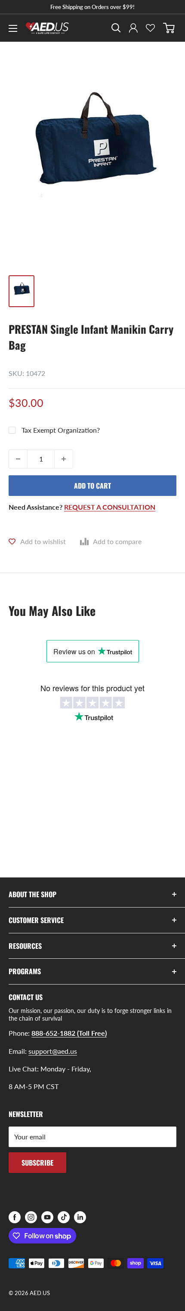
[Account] (133, 28)
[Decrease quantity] (18, 459)
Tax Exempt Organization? (61, 430)
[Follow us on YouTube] (47, 1217)
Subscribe (37, 1162)
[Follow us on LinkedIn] (80, 1217)
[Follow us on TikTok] (64, 1217)
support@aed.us (52, 1051)
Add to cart (92, 485)
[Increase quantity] (64, 459)
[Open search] (116, 28)
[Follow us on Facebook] (15, 1217)
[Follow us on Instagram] (31, 1217)
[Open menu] (13, 28)
